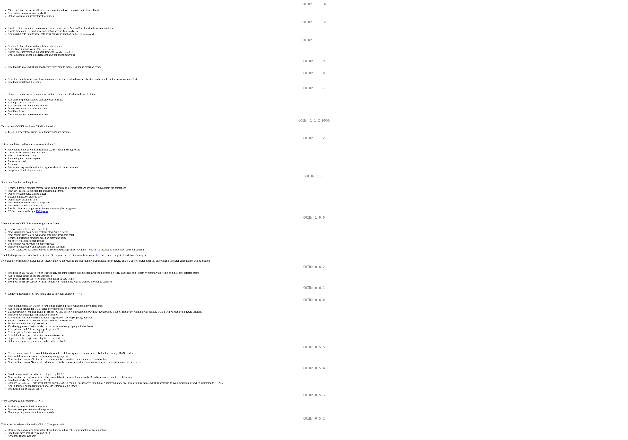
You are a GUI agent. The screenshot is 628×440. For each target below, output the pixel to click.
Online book (14, 341)
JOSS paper (42, 211)
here (98, 255)
